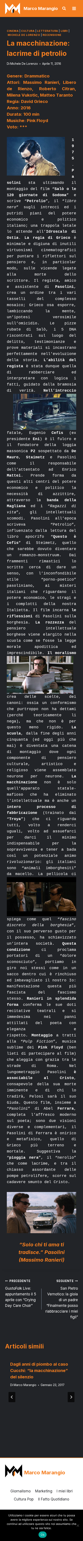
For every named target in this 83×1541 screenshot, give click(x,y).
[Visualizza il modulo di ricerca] (64, 8)
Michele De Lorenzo (24, 35)
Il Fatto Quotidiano (53, 1499)
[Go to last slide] (12, 1397)
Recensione (52, 35)
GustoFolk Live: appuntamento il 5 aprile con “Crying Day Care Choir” (20, 1293)
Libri (64, 30)
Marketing (43, 1491)
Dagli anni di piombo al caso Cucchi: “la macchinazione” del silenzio (39, 1370)
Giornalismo (20, 1491)
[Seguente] (71, 1397)
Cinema (13, 30)
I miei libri (65, 1491)
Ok (42, 1534)
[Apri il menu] (74, 8)
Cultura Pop (24, 1499)
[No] (78, 1525)
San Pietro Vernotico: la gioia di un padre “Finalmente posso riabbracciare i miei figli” (61, 1299)
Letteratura (47, 30)
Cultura (27, 30)
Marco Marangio (25, 1385)
